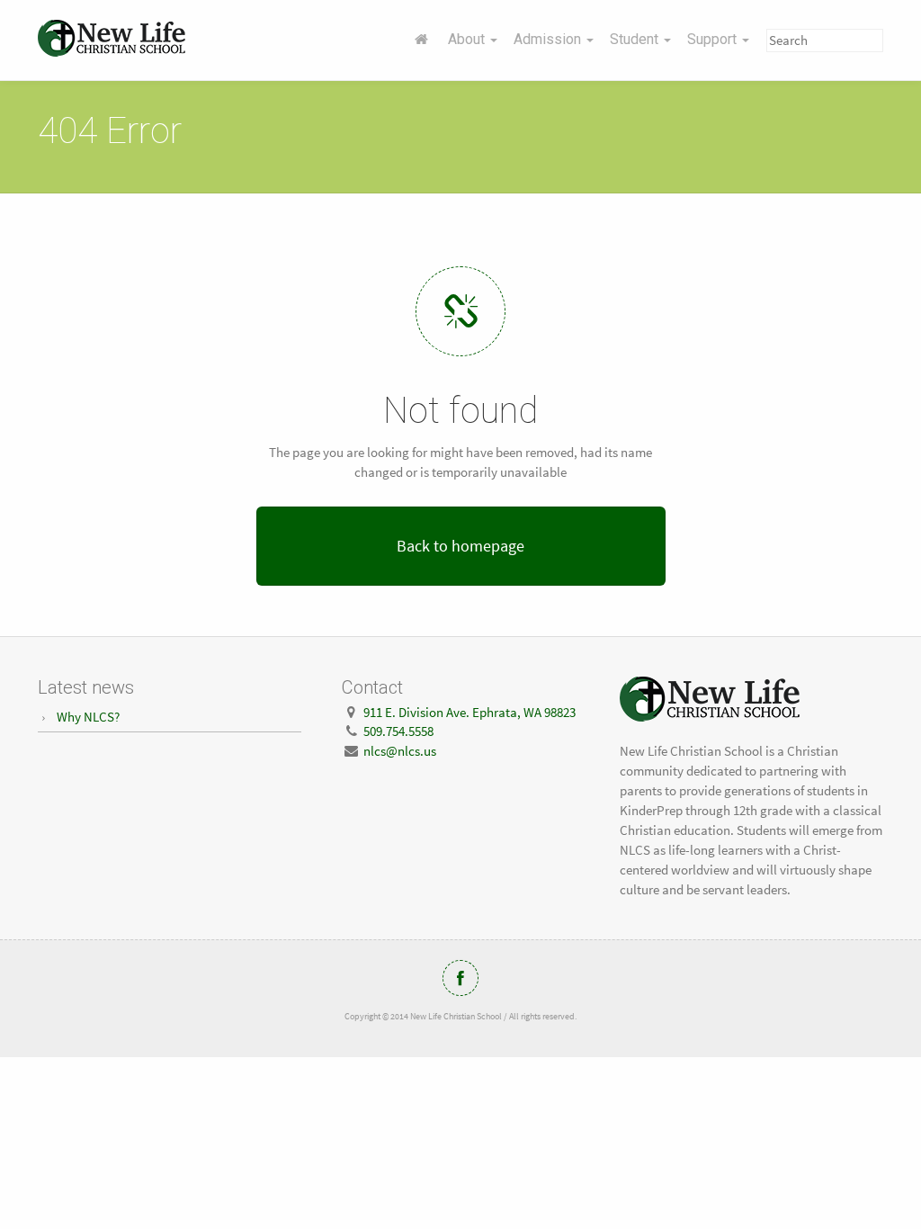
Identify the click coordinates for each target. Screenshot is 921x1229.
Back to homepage (460, 545)
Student (636, 39)
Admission (549, 39)
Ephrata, (469, 712)
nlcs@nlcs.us (399, 750)
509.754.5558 (398, 731)
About (468, 39)
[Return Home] (422, 39)
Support (713, 39)
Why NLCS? (88, 716)
